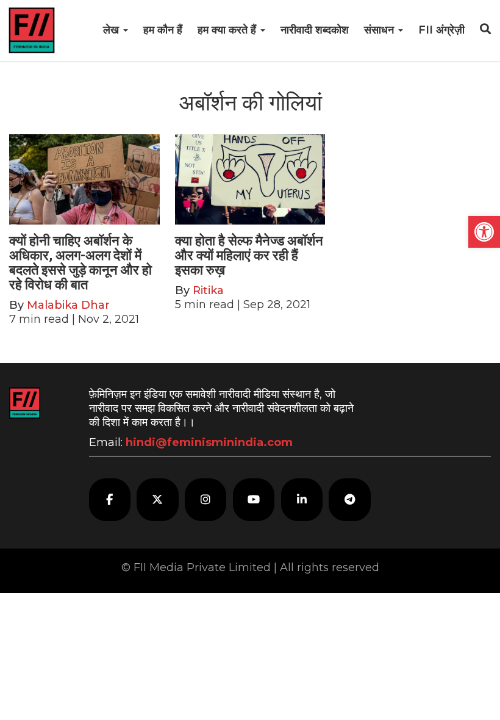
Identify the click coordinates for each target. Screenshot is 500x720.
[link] (484, 232)
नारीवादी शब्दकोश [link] (314, 30)
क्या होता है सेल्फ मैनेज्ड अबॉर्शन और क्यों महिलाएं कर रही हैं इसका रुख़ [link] (249, 255)
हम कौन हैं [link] (162, 30)
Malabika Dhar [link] (68, 305)
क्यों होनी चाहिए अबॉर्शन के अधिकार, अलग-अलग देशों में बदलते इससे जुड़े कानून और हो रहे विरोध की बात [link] (80, 263)
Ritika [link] (208, 290)
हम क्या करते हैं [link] (228, 30)
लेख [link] (112, 30)
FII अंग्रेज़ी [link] (441, 30)
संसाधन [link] (380, 30)
